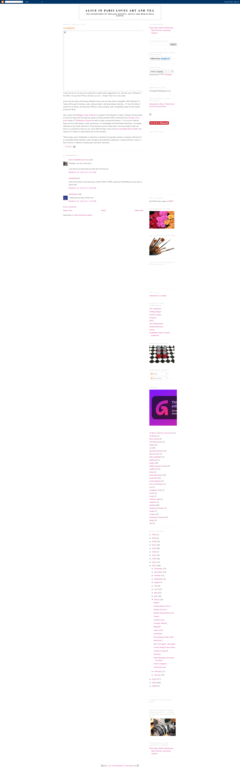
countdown (69, 28)
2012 (154, 562)
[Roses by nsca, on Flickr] (161, 228)
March (157, 600)
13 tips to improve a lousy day (161, 433)
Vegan (151, 445)
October (157, 575)
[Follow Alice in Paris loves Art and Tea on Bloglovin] (160, 60)
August (157, 582)
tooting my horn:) (160, 609)
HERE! (170, 201)
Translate (168, 75)
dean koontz (154, 454)
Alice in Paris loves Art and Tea (120, 10)
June (156, 589)
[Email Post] (74, 146)
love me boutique (156, 484)
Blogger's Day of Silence (86, 115)
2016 (154, 548)
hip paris (152, 318)
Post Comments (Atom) (83, 215)
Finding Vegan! (155, 312)
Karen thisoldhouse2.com (79, 160)
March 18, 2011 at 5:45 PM (82, 188)
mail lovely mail (160, 667)
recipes (152, 514)
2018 (154, 541)
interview (157, 654)
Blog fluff (157, 627)
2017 (154, 545)
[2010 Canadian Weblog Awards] (176, 425)
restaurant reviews (156, 517)
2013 (154, 559)
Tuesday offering (160, 623)
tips (150, 523)
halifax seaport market (158, 466)
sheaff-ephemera (156, 327)
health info (153, 469)
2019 (154, 538)
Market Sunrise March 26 (164, 613)
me (150, 487)
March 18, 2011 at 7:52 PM (82, 201)
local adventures (155, 475)
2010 (154, 679)
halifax (151, 463)
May (156, 593)
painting (152, 505)
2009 (154, 683)
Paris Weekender (156, 324)
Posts (154, 374)
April (156, 596)
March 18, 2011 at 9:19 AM (82, 172)
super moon (158, 630)
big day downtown (156, 451)
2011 (154, 566)
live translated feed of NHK (127, 129)
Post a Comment (69, 207)
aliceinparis (73, 194)
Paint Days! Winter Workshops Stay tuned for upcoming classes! (161, 30)
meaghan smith (155, 490)
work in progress (160, 664)
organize (152, 502)
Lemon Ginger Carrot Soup (164, 647)
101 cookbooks (155, 309)
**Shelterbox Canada (83, 120)
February (158, 671)
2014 (154, 555)
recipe (151, 511)
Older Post (139, 210)
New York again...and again (164, 644)
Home (103, 210)
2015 (154, 552)
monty (151, 493)
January (157, 675)
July (156, 586)
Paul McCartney (155, 442)
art (150, 448)
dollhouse (153, 460)
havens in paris (155, 315)
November (158, 572)
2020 (154, 535)
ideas (151, 472)
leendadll (72, 178)
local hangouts (155, 481)
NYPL (151, 321)
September (159, 579)
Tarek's (156, 616)
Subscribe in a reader (157, 296)
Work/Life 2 (158, 640)
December (158, 569)
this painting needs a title (163, 637)
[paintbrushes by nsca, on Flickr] (161, 255)
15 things (153, 436)
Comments (157, 378)
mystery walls (154, 499)
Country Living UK (161, 651)
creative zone (159, 620)
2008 (154, 686)
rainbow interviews (156, 508)
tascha (152, 330)
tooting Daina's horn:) (162, 606)
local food (153, 478)
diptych (156, 603)
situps (151, 520)
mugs (151, 496)
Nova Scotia (154, 439)
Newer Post (67, 210)
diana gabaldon (155, 457)
